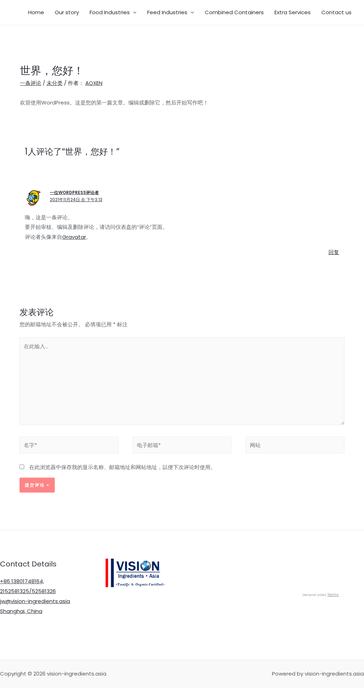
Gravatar (74, 237)
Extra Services (292, 12)
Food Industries (110, 12)
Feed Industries (167, 12)
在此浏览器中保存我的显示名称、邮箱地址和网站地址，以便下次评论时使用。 (122, 467)
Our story (67, 12)
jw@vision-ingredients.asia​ (35, 601)
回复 (333, 252)
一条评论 (30, 83)
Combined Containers (234, 12)
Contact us (336, 12)
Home (36, 12)
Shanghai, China (21, 611)
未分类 (55, 83)
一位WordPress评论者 (74, 192)
